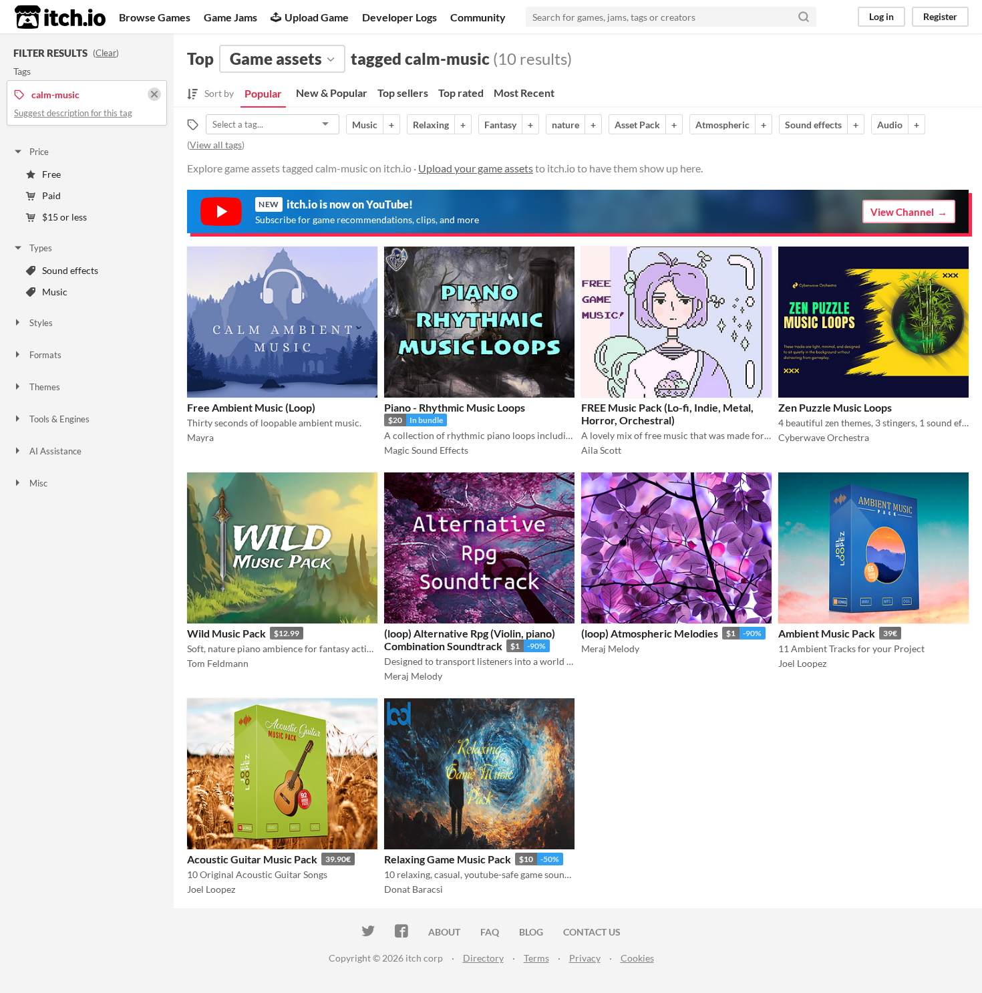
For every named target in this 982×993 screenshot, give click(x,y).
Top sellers (402, 92)
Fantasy (500, 124)
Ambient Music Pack (826, 633)
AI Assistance (55, 451)
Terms (536, 958)
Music (54, 291)
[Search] (803, 17)
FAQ (489, 932)
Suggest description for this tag (73, 113)
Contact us (592, 932)
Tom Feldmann (218, 663)
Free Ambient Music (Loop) (251, 407)
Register (940, 16)
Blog (531, 932)
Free (51, 174)
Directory (483, 958)
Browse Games (154, 17)
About (444, 932)
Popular (263, 93)
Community (478, 17)
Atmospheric (722, 124)
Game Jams (230, 17)
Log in (881, 16)
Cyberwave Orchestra (823, 437)
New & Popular (331, 92)
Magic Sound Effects (426, 450)
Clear (106, 52)
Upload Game (317, 17)
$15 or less (64, 217)
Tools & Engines (59, 419)
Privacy (585, 958)
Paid (51, 195)
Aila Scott (601, 450)
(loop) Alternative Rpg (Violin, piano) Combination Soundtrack (469, 639)
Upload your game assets (475, 168)
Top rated (461, 92)
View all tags (216, 144)
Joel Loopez (802, 663)
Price (39, 151)
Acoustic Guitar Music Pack (252, 859)
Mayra (200, 437)
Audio (890, 124)
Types (40, 248)
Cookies (637, 958)
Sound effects (70, 270)
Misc (38, 483)
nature (565, 124)
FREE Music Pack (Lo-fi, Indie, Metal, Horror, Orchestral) (667, 413)
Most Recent (524, 92)
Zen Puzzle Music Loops (835, 407)
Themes (44, 387)
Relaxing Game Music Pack (447, 859)
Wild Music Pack (226, 633)
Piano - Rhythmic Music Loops (454, 407)
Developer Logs (399, 17)
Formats (45, 354)
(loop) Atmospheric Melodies (649, 633)
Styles (41, 322)
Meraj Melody (413, 676)
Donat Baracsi (413, 889)
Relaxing (431, 124)
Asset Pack (637, 124)
